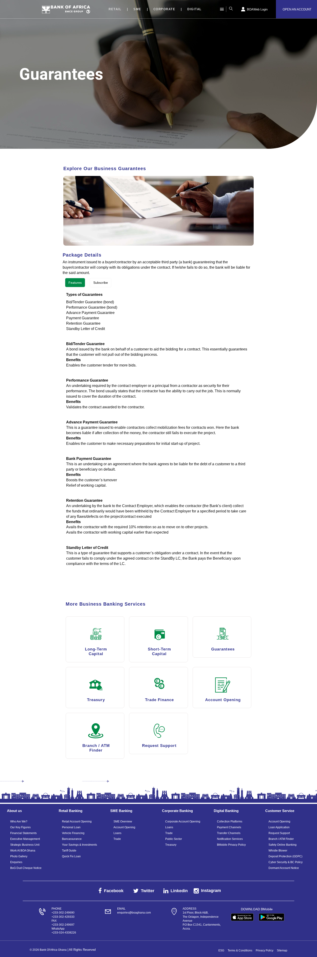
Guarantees (223, 649)
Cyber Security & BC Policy (285, 862)
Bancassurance (72, 839)
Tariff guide (69, 850)
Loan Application (279, 827)
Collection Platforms (229, 821)
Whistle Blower (277, 850)
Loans (117, 833)
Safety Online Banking (282, 844)
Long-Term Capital (96, 651)
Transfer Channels (228, 833)
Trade (117, 839)
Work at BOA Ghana (22, 850)
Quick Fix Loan (71, 856)
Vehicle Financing (73, 833)
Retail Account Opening (77, 821)
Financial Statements (23, 833)
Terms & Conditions (240, 950)
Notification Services (230, 839)
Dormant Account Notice (283, 868)
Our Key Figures (20, 827)
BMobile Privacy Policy (231, 844)
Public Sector (173, 839)
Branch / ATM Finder (96, 747)
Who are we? (18, 821)
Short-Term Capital (159, 651)
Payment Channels (229, 827)
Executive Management (25, 839)
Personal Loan (71, 827)
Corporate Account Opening (182, 821)
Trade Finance (159, 700)
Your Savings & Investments (79, 844)
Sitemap (282, 950)
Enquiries (16, 862)
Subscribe (100, 282)
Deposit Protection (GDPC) (285, 856)
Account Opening (223, 700)
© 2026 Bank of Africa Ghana (48, 949)
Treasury (96, 700)
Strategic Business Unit (24, 844)
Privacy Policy (264, 950)
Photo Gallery (18, 856)
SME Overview (122, 821)
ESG (221, 950)
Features (75, 282)
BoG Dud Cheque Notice (26, 868)
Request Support (159, 745)
